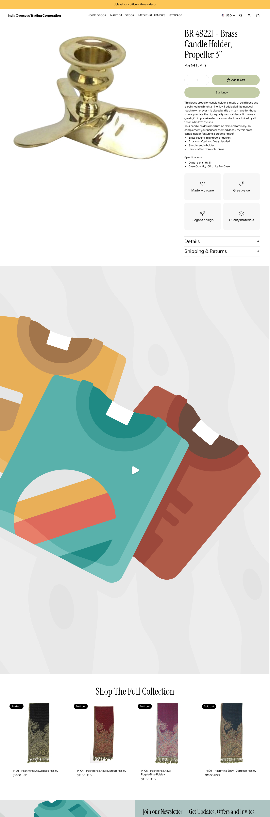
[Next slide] (128, 733)
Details (192, 241)
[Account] (249, 15)
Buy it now (222, 92)
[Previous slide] (78, 733)
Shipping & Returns (205, 251)
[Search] (240, 15)
